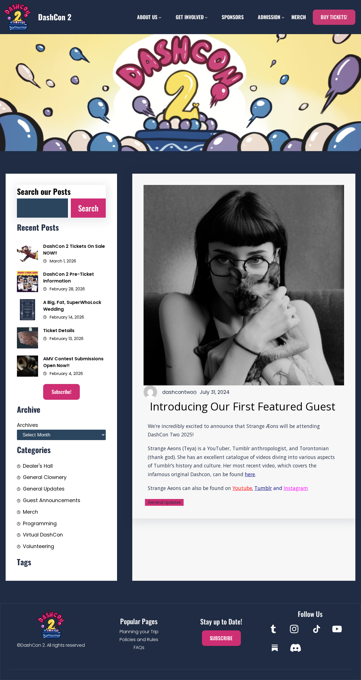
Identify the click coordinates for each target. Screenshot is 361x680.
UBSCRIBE (221, 638)
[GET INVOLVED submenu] (206, 17)
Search (88, 208)
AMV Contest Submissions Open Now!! (73, 362)
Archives (27, 425)
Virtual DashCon (43, 534)
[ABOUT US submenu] (160, 17)
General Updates (44, 488)
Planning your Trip (139, 631)
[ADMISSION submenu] (283, 17)
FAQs (139, 647)
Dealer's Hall (38, 466)
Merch (30, 512)
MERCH (298, 17)
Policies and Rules (139, 639)
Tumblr (263, 488)
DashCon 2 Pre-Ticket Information (68, 277)
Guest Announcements (51, 500)
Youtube (242, 488)
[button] (334, 17)
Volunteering (38, 546)
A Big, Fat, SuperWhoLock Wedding (72, 305)
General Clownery (45, 477)
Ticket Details (58, 330)
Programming (40, 523)
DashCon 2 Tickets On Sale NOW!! (74, 249)
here (250, 474)
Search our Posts (44, 191)
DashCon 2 (54, 17)
